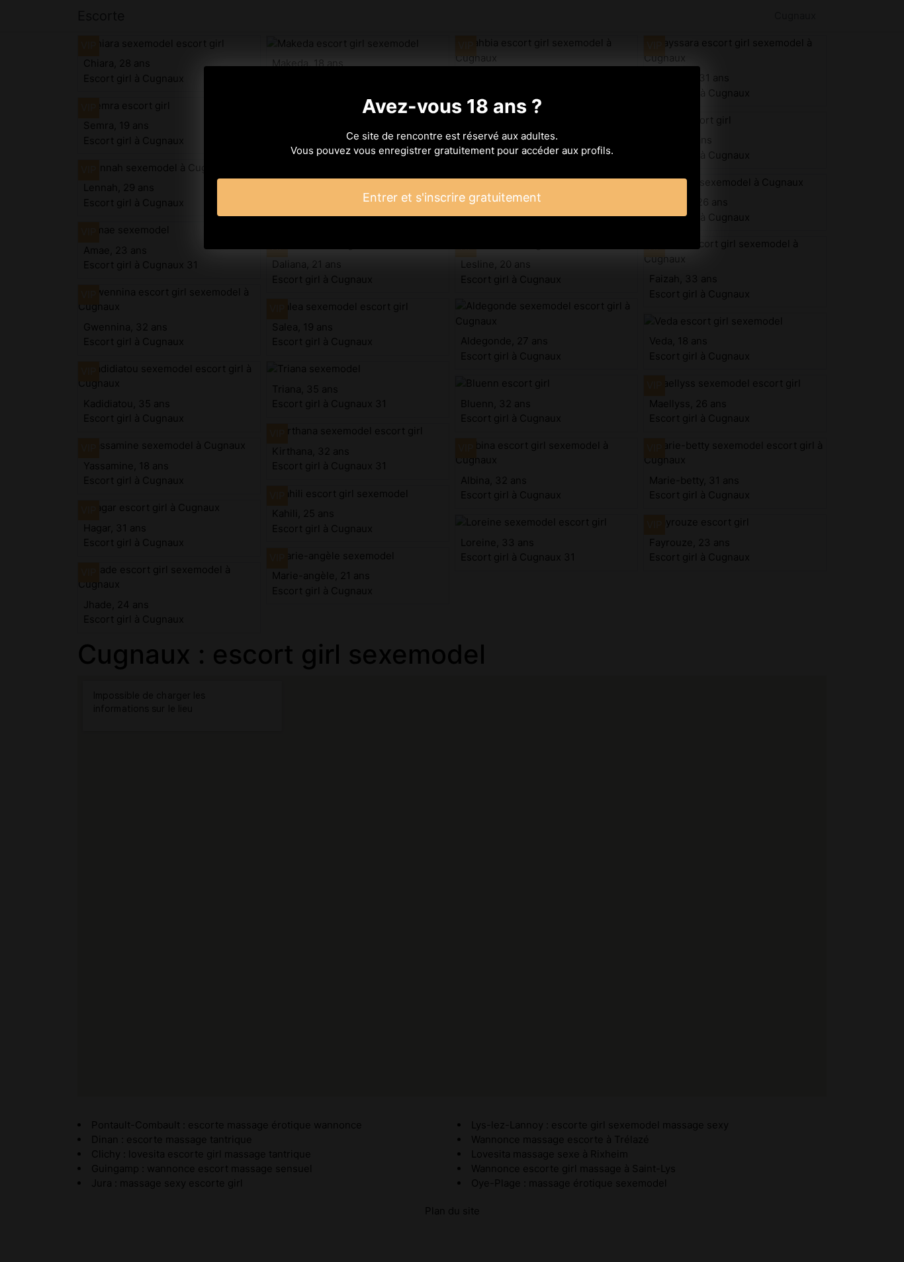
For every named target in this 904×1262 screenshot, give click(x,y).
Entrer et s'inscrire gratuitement (452, 197)
